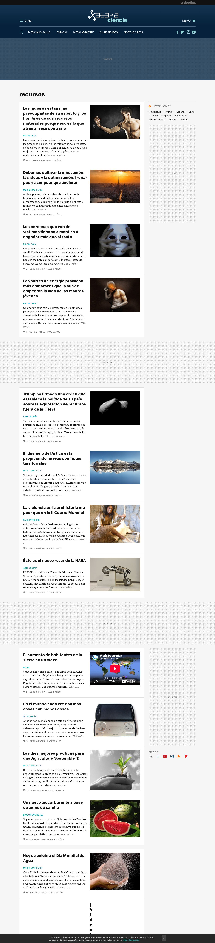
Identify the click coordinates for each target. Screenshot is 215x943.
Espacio (167, 115)
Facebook (177, 32)
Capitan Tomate (39, 790)
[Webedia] (188, 2)
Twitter (150, 755)
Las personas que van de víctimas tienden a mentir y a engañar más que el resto (50, 231)
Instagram (188, 32)
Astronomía (30, 416)
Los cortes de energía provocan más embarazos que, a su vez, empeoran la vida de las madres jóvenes (53, 288)
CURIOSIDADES (109, 32)
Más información (131, 939)
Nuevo (186, 20)
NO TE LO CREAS (133, 32)
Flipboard (183, 32)
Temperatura (154, 111)
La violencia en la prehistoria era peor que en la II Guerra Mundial (54, 509)
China (192, 111)
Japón (155, 115)
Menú (28, 20)
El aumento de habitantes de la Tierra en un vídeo (52, 657)
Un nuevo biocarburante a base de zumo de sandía (53, 804)
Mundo (184, 119)
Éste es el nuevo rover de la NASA (54, 560)
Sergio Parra (37, 160)
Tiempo (172, 119)
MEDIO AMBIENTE (83, 32)
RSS (178, 755)
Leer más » (59, 155)
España (180, 111)
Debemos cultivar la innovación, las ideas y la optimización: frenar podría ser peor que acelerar (55, 177)
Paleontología (31, 520)
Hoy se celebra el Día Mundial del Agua (54, 857)
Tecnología (30, 716)
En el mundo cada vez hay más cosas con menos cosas (52, 706)
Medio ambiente (32, 190)
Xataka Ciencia (107, 16)
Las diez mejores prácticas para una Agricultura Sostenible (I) (53, 755)
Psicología (29, 135)
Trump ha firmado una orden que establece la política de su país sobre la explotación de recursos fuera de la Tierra (54, 401)
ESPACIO (62, 32)
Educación (180, 115)
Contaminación (156, 119)
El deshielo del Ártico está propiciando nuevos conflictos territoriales (52, 458)
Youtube (194, 32)
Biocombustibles (33, 814)
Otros (26, 667)
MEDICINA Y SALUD (39, 32)
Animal (169, 111)
